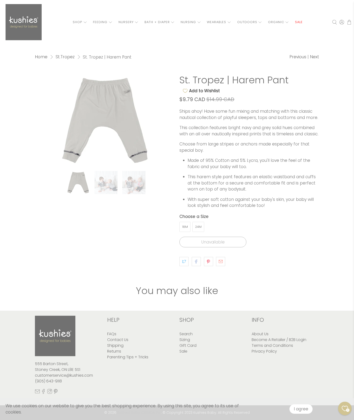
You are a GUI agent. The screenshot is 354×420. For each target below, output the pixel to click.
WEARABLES (216, 22)
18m (185, 226)
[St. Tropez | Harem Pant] (105, 120)
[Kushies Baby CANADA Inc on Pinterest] (55, 392)
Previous (297, 57)
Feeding (100, 22)
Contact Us (117, 339)
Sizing (184, 339)
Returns (114, 351)
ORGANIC (276, 22)
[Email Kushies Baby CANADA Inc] (37, 392)
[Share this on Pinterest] (208, 261)
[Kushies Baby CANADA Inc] (24, 22)
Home (41, 57)
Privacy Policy (264, 351)
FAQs (111, 334)
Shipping (115, 345)
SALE (299, 22)
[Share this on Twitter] (184, 261)
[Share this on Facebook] (196, 261)
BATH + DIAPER (157, 22)
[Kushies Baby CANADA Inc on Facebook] (43, 392)
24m (198, 226)
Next (314, 57)
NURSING (188, 22)
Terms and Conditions (272, 345)
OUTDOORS (247, 22)
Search (186, 334)
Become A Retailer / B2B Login (279, 339)
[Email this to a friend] (220, 261)
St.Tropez (65, 57)
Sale (183, 351)
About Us (260, 334)
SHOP (77, 22)
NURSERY (126, 22)
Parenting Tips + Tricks (127, 357)
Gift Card (188, 345)
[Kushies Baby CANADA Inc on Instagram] (49, 392)
